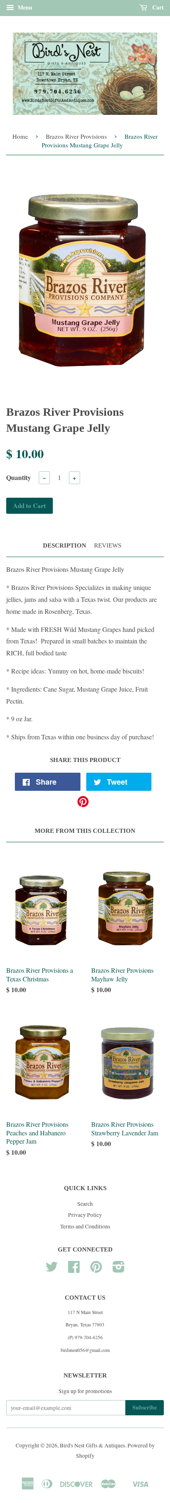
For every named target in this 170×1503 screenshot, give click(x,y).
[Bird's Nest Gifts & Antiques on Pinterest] (96, 1269)
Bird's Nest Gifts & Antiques (92, 1445)
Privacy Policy (85, 1215)
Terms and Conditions (85, 1226)
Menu (24, 7)
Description (64, 545)
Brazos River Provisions (76, 136)
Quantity (18, 477)
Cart (157, 7)
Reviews (107, 545)
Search (85, 1203)
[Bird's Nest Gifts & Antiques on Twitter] (51, 1269)
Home (20, 136)
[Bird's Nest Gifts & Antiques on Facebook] (74, 1269)
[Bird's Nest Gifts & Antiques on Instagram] (118, 1269)
